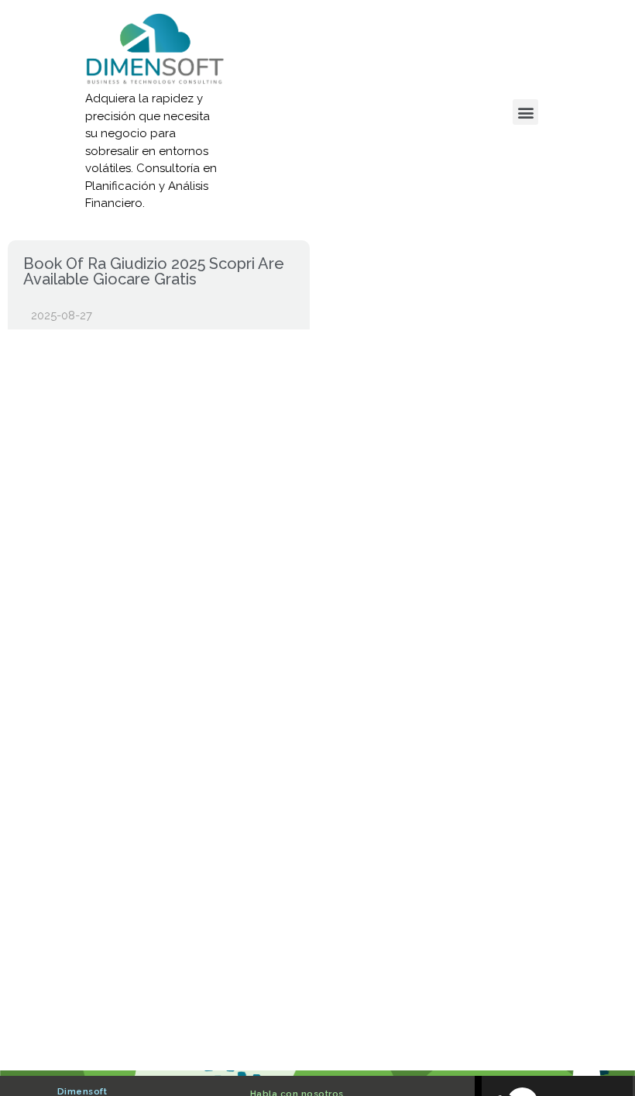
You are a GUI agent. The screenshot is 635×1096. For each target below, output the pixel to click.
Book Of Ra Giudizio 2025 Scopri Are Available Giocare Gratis (153, 271)
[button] (525, 112)
